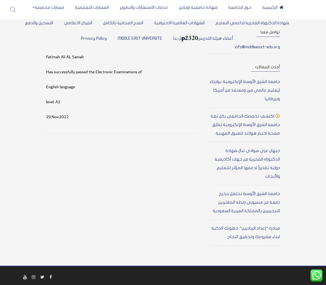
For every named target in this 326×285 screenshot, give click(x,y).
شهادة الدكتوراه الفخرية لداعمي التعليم (252, 23)
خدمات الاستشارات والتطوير (144, 7)
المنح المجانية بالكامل (123, 23)
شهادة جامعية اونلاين (198, 7)
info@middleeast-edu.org (257, 47)
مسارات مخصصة (49, 7)
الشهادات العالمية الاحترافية (179, 23)
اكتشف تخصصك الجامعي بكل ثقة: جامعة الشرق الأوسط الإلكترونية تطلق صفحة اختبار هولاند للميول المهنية (245, 125)
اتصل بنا (180, 38)
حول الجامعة (240, 7)
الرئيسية (270, 7)
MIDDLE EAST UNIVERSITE (140, 38)
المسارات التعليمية (92, 7)
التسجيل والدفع (39, 23)
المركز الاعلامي (78, 23)
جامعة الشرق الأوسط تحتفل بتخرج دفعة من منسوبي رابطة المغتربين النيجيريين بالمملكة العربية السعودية (246, 202)
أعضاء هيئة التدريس (215, 38)
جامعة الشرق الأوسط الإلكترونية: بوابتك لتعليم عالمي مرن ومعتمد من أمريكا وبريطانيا (245, 90)
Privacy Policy (94, 38)
